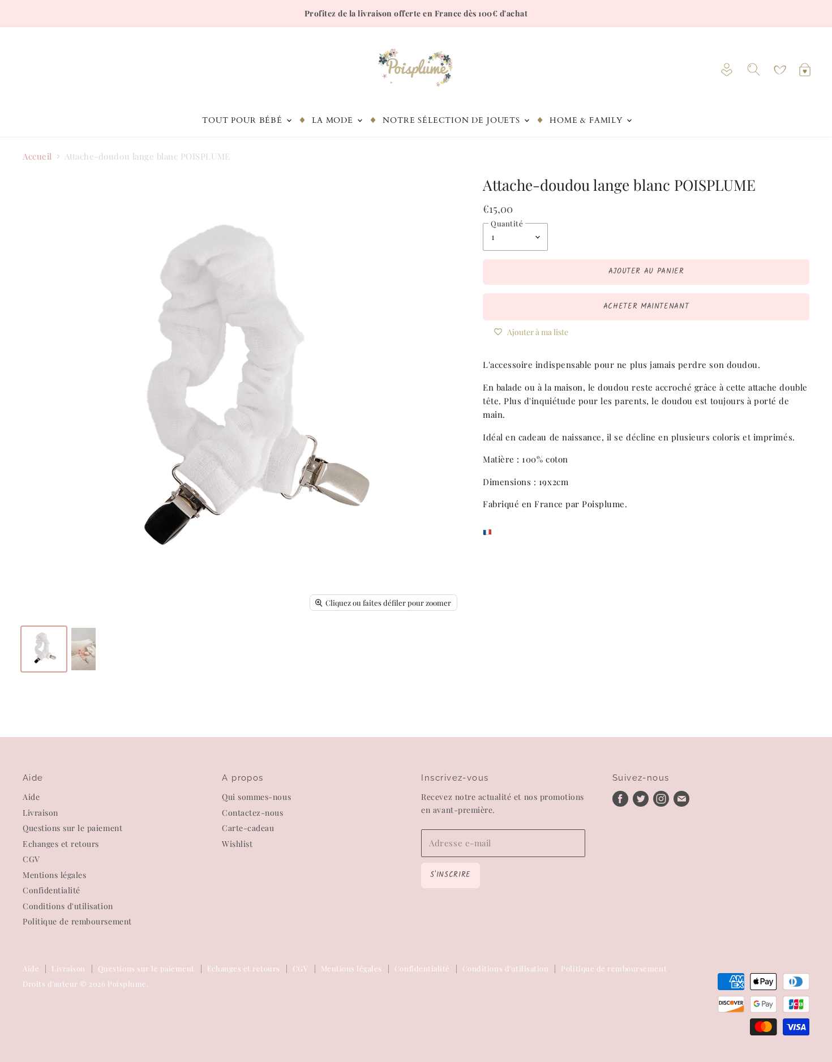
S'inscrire (450, 875)
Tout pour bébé (243, 120)
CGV (31, 859)
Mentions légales (54, 875)
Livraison (40, 812)
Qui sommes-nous (256, 796)
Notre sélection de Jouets (452, 120)
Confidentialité (51, 890)
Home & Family (587, 120)
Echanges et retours (61, 843)
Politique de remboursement (77, 921)
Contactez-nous (252, 812)
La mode (334, 120)
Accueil (37, 156)
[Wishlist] (779, 70)
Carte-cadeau (248, 828)
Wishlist (237, 843)
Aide (31, 796)
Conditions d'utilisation (68, 906)
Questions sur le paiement (72, 828)
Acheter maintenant (646, 306)
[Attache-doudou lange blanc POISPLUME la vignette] (44, 649)
